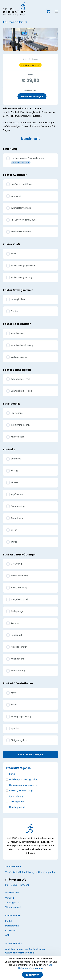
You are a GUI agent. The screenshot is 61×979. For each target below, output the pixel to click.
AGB (7, 934)
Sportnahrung (16, 796)
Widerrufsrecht (13, 907)
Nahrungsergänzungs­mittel (23, 785)
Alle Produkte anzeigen (30, 754)
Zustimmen (32, 974)
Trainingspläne (16, 801)
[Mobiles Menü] (54, 11)
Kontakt (9, 921)
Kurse (12, 773)
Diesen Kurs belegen (32, 96)
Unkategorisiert (17, 807)
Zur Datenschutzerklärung (35, 966)
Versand (9, 897)
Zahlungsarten (12, 902)
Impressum (11, 930)
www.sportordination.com (19, 952)
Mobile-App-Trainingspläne (23, 779)
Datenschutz (12, 925)
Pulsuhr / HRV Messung (21, 790)
